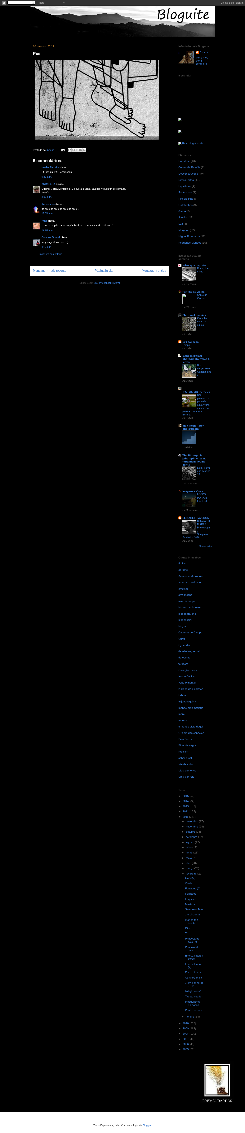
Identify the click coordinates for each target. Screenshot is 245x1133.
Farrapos (190, 893)
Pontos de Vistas (193, 291)
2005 (186, 1049)
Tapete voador (194, 996)
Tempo (186, 345)
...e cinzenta (192, 914)
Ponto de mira (193, 1010)
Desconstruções (188, 173)
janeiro (190, 1016)
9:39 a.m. (47, 176)
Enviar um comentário (50, 254)
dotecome (184, 657)
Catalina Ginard (51, 237)
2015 (186, 795)
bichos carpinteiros (189, 607)
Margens (183, 230)
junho (189, 852)
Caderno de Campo (190, 632)
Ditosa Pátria (186, 179)
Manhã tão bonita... (191, 921)
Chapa (204, 52)
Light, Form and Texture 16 (203, 471)
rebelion (183, 751)
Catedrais (184, 161)
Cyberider (184, 645)
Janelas (183, 217)
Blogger (147, 1125)
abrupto (183, 569)
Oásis (188, 883)
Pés (187, 928)
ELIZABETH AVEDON (195, 517)
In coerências (186, 676)
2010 (186, 1023)
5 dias (182, 563)
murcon (183, 720)
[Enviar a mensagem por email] (70, 150)
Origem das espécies (191, 732)
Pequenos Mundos (189, 242)
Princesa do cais (192, 949)
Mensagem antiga (154, 270)
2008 (186, 1033)
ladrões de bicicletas (190, 688)
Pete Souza (185, 739)
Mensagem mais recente (49, 270)
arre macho (185, 594)
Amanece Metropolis (190, 576)
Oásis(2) (190, 877)
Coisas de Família (189, 167)
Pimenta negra (187, 745)
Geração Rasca (187, 670)
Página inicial (104, 270)
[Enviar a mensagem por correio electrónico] (62, 150)
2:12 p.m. (47, 196)
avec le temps (186, 601)
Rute (44, 220)
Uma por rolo (186, 776)
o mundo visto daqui (190, 726)
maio (189, 857)
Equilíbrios (184, 186)
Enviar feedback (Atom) (107, 282)
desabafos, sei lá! (189, 651)
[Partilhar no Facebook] (80, 150)
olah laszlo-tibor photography (193, 427)
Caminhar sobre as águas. (202, 321)
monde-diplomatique (190, 707)
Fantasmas (185, 192)
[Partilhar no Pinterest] (84, 150)
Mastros (190, 904)
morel (181, 713)
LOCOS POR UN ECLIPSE (202, 497)
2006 (186, 1044)
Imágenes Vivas (192, 491)
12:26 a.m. (47, 230)
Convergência (193, 977)
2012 (186, 811)
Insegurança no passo (192, 1003)
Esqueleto (191, 899)
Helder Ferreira (50, 167)
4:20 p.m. (47, 246)
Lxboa (182, 695)
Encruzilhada (193, 972)
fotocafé (183, 663)
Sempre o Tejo (194, 909)
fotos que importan (194, 265)
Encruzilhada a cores (194, 957)
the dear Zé (48, 204)
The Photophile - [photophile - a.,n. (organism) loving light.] (194, 460)
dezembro (192, 821)
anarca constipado (189, 582)
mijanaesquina (187, 701)
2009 (186, 1028)
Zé (186, 933)
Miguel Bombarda (189, 236)
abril (189, 863)
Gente (182, 211)
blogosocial (185, 619)
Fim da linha (185, 198)
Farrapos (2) (192, 888)
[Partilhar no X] (77, 150)
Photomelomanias (194, 315)
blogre (182, 626)
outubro (191, 831)
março (190, 868)
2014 (186, 801)
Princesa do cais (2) (192, 940)
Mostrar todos (205, 546)
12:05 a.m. (47, 213)
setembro (192, 836)
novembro (192, 826)
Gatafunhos (185, 204)
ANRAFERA (48, 184)
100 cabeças (190, 341)
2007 (186, 1038)
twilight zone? (193, 991)
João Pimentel (187, 682)
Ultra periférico (187, 770)
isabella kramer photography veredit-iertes (196, 358)
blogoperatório (187, 613)
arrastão (183, 588)
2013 (186, 806)
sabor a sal (185, 757)
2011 (186, 816)
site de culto (185, 764)
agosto (190, 842)
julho (189, 847)
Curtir (181, 638)
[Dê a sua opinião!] (73, 150)
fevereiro (191, 873)
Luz (180, 223)
